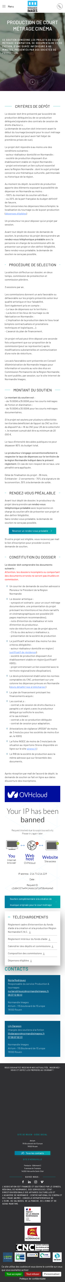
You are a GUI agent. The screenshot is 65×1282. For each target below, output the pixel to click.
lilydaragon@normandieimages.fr (26, 1033)
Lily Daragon (14, 1025)
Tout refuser (32, 1274)
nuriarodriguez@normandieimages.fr (28, 991)
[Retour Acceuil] (32, 6)
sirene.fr (31, 748)
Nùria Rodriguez (17, 980)
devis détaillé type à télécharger (28, 686)
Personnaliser (52, 1274)
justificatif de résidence (22, 652)
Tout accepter (13, 1274)
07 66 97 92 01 (15, 1037)
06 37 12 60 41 (15, 994)
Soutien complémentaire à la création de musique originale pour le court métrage (31, 901)
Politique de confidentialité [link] (33, 1278)
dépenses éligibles (15, 213)
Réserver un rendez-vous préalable (30, 530)
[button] (8, 6)
